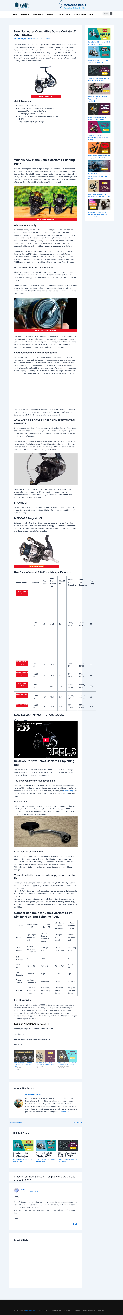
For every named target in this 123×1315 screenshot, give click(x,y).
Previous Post (15, 1122)
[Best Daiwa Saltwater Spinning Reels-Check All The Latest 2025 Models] (24, 1056)
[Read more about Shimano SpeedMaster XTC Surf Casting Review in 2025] (68, 1145)
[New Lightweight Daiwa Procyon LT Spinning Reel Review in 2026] (67, 1056)
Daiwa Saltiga (68, 791)
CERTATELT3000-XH (22, 674)
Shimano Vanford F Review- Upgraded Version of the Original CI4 (97, 99)
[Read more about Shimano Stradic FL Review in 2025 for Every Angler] (46, 1145)
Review (27, 1159)
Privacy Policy (67, 1310)
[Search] (111, 13)
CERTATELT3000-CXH (22, 663)
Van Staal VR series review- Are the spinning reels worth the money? (99, 176)
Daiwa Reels (23, 14)
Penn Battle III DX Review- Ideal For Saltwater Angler (20, 1155)
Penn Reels (50, 14)
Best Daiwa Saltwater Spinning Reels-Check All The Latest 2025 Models (23, 1064)
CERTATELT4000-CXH (22, 684)
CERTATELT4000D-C (22, 695)
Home (14, 14)
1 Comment (18, 39)
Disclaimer (77, 1310)
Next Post (77, 1122)
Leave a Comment (18, 1159)
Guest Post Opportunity (89, 1310)
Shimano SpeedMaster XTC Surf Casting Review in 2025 (68, 1155)
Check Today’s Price (45, 96)
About (91, 14)
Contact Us (101, 1310)
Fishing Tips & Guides (80, 14)
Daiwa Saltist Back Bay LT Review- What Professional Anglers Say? (97, 215)
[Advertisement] (46, 140)
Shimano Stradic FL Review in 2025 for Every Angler (44, 1155)
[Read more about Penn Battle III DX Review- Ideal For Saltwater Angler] (23, 1145)
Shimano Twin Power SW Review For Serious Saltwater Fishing (98, 137)
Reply (75, 1224)
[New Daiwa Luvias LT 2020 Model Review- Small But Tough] (45, 1056)
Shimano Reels (37, 14)
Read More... (65, 1112)
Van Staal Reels (63, 14)
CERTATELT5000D (22, 705)
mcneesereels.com (30, 1310)
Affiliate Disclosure (56, 1310)
